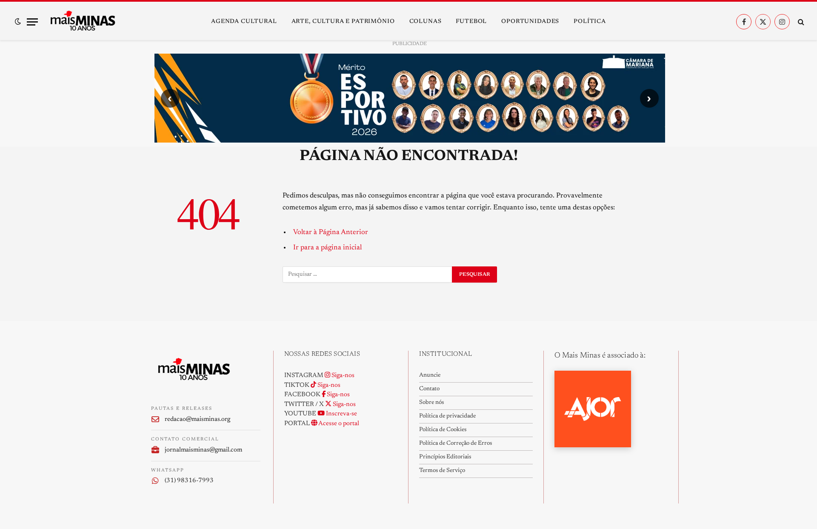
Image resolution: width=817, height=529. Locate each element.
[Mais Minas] (82, 22)
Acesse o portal (338, 423)
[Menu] (32, 21)
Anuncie (429, 375)
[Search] (800, 21)
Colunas (425, 22)
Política (590, 22)
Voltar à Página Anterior (330, 232)
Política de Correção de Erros (455, 443)
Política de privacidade (447, 416)
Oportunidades (530, 22)
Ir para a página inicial (327, 247)
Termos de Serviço (442, 471)
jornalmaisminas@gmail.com (203, 450)
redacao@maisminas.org (197, 419)
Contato (429, 389)
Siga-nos (342, 375)
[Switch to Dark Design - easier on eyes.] (18, 22)
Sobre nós (431, 403)
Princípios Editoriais (445, 457)
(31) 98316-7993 (189, 481)
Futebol (471, 22)
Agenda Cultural (244, 22)
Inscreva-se (341, 414)
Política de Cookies (442, 430)
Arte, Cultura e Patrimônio (343, 22)
